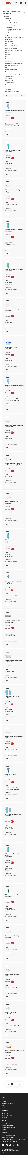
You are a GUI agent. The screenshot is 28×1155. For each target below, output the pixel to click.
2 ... (15, 1084)
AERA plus (4, 1117)
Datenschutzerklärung (7, 1149)
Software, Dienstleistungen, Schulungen (14, 85)
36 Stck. (7, 284)
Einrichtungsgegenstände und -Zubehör (14, 37)
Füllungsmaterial (9, 41)
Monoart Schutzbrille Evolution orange (14, 1050)
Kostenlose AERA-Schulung (8, 1127)
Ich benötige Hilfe (6, 1124)
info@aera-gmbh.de (10, 1135)
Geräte (7, 56)
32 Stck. (7, 244)
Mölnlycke (9, 698)
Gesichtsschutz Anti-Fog (11, 347)
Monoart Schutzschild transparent (13, 309)
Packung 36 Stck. (9, 125)
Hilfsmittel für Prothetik (11, 46)
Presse (4, 1105)
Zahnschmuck (8, 78)
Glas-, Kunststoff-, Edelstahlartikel (13, 50)
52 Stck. (7, 911)
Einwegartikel (8, 39)
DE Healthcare (10, 662)
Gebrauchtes (8, 89)
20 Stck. (7, 829)
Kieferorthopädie (9, 80)
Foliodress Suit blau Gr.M (11, 774)
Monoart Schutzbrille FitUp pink (13, 936)
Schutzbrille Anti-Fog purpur (12, 974)
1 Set (6, 322)
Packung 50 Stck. (9, 789)
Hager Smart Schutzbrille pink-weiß (14, 620)
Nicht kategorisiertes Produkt (12, 91)
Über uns (4, 1100)
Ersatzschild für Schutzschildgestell (13, 660)
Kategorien (6, 16)
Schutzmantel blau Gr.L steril (12, 895)
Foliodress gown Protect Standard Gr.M (14, 110)
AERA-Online (5, 1113)
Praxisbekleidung (11, 25)
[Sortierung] (22, 95)
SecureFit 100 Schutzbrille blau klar (14, 463)
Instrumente (8, 54)
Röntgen (7, 67)
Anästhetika (8, 21)
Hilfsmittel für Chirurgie (11, 48)
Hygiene (7, 52)
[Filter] (6, 95)
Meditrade (9, 584)
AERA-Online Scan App (7, 1115)
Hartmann (9, 112)
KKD (8, 193)
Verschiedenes (8, 72)
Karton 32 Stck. (9, 165)
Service (7, 87)
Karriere (4, 1107)
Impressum (5, 1152)
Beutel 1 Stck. (8, 596)
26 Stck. (7, 909)
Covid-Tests (9, 33)
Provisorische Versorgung (11, 65)
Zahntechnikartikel (9, 82)
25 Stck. (7, 671)
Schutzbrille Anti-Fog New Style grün (14, 736)
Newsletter (4, 1129)
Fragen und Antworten (7, 1125)
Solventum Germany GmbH (13, 465)
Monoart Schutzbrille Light (11, 501)
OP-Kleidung (10, 27)
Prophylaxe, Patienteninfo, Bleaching (14, 63)
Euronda (9, 310)
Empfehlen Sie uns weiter (8, 1103)
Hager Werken (10, 426)
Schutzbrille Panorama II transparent (14, 425)
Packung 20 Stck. (9, 1026)
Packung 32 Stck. (9, 400)
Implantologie (8, 59)
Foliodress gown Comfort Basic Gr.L (13, 150)
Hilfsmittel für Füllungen (11, 44)
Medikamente (8, 61)
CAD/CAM (7, 35)
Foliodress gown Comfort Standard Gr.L (14, 229)
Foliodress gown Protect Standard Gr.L (14, 385)
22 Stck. (7, 711)
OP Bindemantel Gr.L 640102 (12, 696)
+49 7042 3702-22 (10, 1137)
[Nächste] (19, 1084)
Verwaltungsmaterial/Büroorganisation (14, 74)
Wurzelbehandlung (9, 76)
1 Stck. (6, 163)
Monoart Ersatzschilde (10, 1012)
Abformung (8, 18)
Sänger (9, 348)
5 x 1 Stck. (7, 635)
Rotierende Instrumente (11, 69)
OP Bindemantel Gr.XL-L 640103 (13, 814)
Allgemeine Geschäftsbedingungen (10, 1150)
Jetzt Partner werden (7, 1102)
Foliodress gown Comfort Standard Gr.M (14, 269)
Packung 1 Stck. (9, 124)
